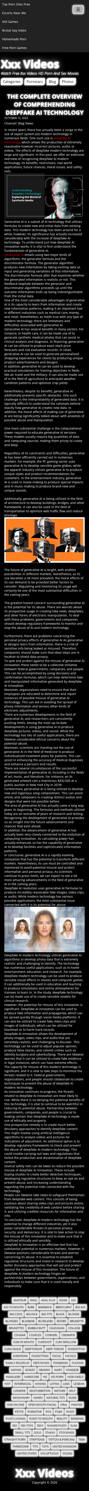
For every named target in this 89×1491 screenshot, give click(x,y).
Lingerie (19, 1391)
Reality (62, 1418)
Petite (19, 1412)
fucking (78, 1363)
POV (48, 1412)
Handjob (72, 1370)
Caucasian (56, 1328)
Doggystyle (76, 1349)
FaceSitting (40, 1356)
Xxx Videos (30, 64)
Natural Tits (55, 1398)
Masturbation (39, 1391)
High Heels (75, 1377)
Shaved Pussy (57, 1425)
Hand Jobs (13, 1377)
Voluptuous (49, 1453)
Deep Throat (55, 1349)
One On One (15, 1405)
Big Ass (80, 1307)
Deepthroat (33, 1349)
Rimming (77, 1418)
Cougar (19, 1335)
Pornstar (34, 1412)
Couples (35, 1335)
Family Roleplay (17, 1363)
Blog (52, 81)
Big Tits (46, 1314)
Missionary (21, 1398)
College (74, 1328)
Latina (54, 1384)
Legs (66, 1384)
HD (45, 1377)
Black (60, 1314)
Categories (12, 81)
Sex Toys (27, 1425)
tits (35, 1446)
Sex (14, 1425)
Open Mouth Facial (42, 1405)
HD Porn (57, 1377)
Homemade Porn (14, 39)
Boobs (61, 1321)
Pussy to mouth (41, 1418)
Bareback (45, 1307)
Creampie (68, 1335)
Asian (63, 1300)
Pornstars (35, 81)
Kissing (40, 1384)
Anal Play (48, 1300)
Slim (73, 1425)
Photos (68, 81)
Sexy (40, 1425)
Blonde (73, 1314)
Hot (7, 1384)
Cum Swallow (66, 1342)
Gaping (16, 1370)
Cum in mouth (23, 1342)
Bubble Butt (36, 1328)
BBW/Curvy (64, 1307)
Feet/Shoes (41, 1363)
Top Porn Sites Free (16, 4)
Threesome (21, 1446)
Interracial (22, 1384)
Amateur (19, 1300)
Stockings (66, 1432)
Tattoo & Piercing (61, 1439)
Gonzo (30, 1370)
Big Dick (32, 1314)
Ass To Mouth (14, 1307)
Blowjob (28, 1321)
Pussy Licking (15, 1418)
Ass (73, 1300)
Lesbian (78, 1384)
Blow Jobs (45, 1321)
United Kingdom (64, 1446)
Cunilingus (12, 1349)
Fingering (60, 1363)
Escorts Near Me (14, 13)
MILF (72, 1391)
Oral (63, 1405)
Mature (59, 1391)
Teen (81, 1439)
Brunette (77, 1321)
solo (37, 1432)
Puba (58, 1412)
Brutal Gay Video (14, 30)
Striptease (36, 1439)
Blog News (25, 123)
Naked (38, 1398)
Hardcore (31, 1377)
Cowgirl (51, 1335)
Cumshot (45, 1342)
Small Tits (22, 1432)
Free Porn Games (14, 48)
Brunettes (16, 1328)
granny (44, 1370)
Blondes (11, 1321)
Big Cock (16, 1314)
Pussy (70, 1412)
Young (67, 1453)
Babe (31, 1307)
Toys (45, 1446)
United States (27, 1453)
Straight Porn (14, 1439)
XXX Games (10, 22)
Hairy (58, 1370)
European (20, 1356)
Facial (56, 1356)
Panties (76, 1405)
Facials (70, 1356)
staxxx (50, 1432)
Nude (72, 1398)
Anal (33, 1300)
